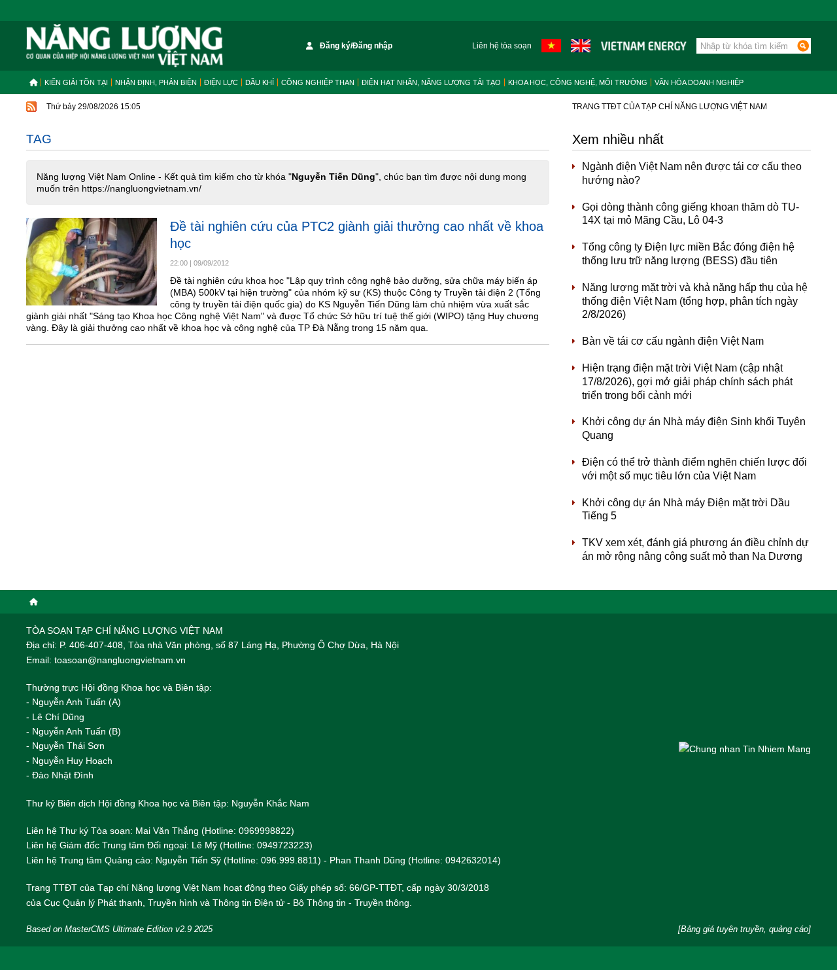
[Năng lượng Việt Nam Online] (124, 45)
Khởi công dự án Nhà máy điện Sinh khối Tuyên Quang (694, 428)
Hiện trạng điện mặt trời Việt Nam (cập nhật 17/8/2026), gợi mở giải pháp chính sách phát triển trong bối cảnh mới (687, 381)
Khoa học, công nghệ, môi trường (577, 82)
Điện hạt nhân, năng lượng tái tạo (431, 82)
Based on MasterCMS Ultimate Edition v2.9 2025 (119, 929)
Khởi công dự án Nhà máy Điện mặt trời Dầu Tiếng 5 (686, 509)
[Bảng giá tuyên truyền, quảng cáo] (744, 929)
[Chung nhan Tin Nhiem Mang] (745, 748)
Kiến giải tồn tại (76, 82)
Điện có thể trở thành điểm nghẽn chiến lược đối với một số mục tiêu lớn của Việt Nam (694, 469)
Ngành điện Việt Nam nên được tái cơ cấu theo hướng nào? (692, 173)
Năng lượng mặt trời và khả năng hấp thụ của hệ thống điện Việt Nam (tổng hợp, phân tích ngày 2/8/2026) (695, 301)
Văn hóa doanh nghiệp (699, 82)
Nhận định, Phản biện (156, 82)
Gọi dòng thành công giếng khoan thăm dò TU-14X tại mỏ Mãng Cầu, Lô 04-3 (690, 213)
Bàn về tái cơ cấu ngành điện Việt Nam (673, 341)
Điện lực (221, 82)
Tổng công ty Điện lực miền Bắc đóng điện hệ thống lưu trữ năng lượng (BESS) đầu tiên (688, 253)
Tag (39, 139)
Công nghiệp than (317, 82)
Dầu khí (259, 82)
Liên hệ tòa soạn (502, 45)
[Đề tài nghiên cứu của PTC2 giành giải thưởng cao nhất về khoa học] (91, 261)
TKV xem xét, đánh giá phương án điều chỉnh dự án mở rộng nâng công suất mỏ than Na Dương (695, 549)
